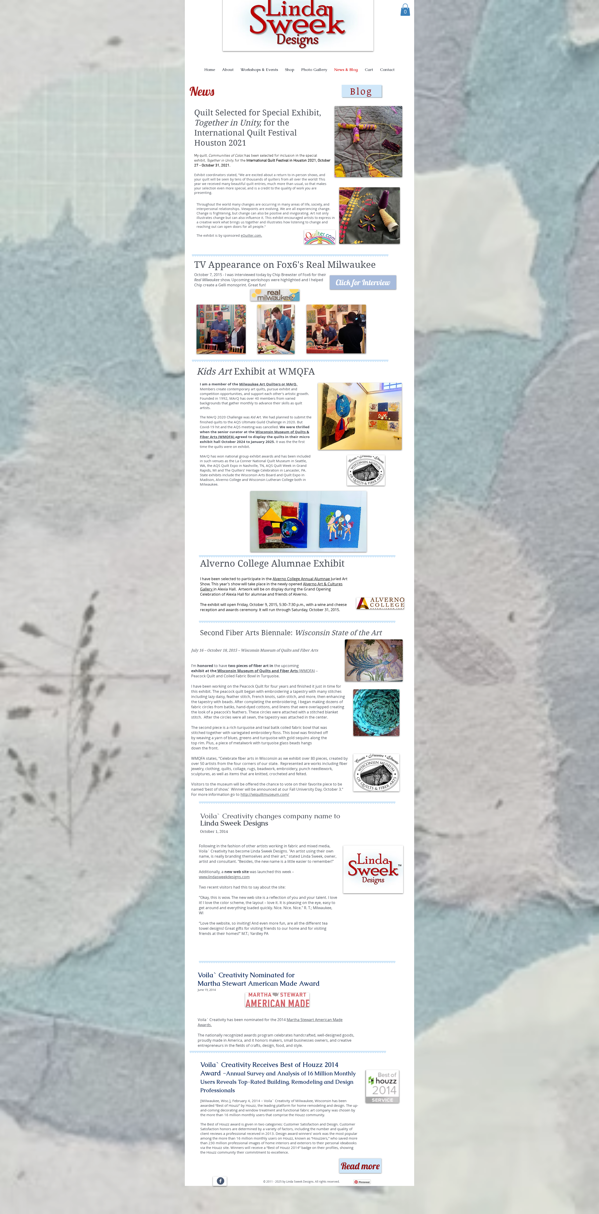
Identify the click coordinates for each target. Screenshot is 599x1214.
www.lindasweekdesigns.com (224, 876)
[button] (405, 10)
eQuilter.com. (251, 235)
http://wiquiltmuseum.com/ (265, 794)
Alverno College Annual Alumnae (301, 578)
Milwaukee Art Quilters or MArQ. (268, 384)
